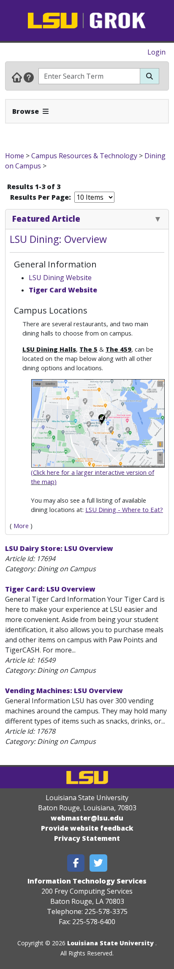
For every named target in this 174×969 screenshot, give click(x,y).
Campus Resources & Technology (84, 155)
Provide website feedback (87, 828)
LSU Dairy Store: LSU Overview (59, 548)
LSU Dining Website (60, 277)
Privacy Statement (87, 838)
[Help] (29, 77)
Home (14, 155)
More (21, 525)
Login (156, 52)
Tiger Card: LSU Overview (50, 589)
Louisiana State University (110, 943)
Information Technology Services (87, 881)
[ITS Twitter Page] (98, 863)
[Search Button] (149, 76)
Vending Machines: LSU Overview (64, 690)
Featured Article (46, 218)
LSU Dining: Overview (58, 239)
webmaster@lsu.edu (87, 818)
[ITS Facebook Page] (76, 863)
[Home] (17, 77)
